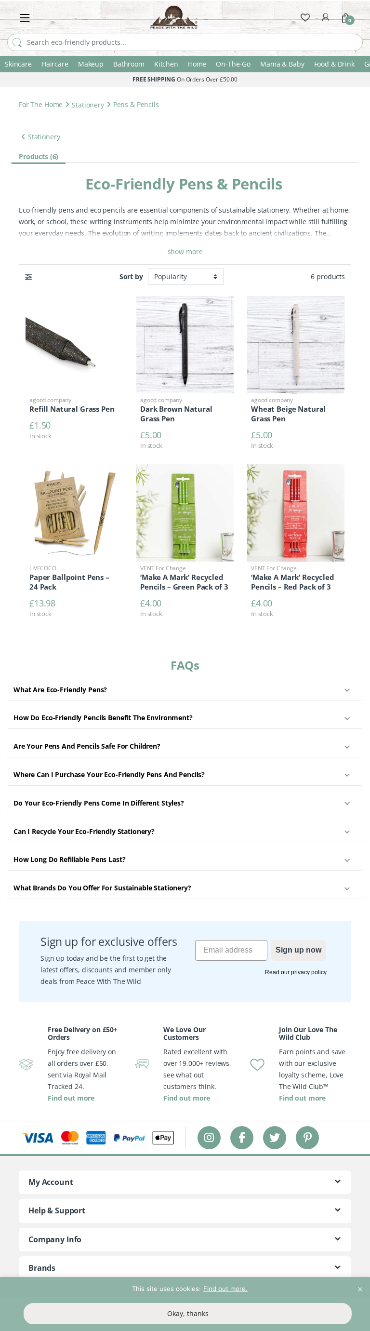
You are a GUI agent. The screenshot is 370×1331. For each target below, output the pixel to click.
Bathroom (129, 63)
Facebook (242, 1137)
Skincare (18, 63)
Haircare (54, 63)
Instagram (209, 1137)
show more (185, 251)
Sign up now (298, 950)
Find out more (71, 1097)
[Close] (360, 1285)
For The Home (41, 104)
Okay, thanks (188, 1313)
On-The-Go (233, 63)
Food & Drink (334, 63)
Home (197, 63)
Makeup (91, 63)
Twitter (274, 1137)
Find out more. (225, 1288)
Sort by (131, 276)
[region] (185, 1304)
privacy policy (309, 972)
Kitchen (166, 63)
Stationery (88, 104)
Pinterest (307, 1137)
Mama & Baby (282, 63)
